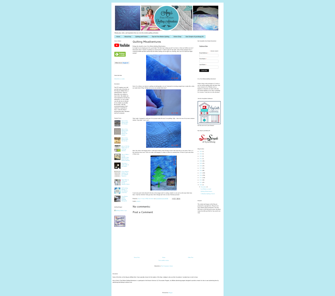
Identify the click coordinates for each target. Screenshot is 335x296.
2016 (201, 170)
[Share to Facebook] (178, 199)
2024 (201, 154)
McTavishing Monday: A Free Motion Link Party (125, 190)
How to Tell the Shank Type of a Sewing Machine (125, 148)
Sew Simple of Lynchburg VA (195, 36)
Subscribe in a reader (119, 79)
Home (118, 36)
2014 (201, 175)
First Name (202, 59)
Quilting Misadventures (206, 191)
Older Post (190, 257)
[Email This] (173, 199)
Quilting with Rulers (141, 36)
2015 (201, 173)
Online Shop (177, 36)
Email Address (203, 53)
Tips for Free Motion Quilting (160, 36)
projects (138, 201)
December (203, 187)
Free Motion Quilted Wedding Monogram (125, 198)
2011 (201, 182)
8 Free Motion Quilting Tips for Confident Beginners (125, 174)
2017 (201, 168)
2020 (201, 161)
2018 (201, 166)
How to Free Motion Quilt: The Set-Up (125, 139)
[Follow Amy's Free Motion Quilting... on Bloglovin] (121, 63)
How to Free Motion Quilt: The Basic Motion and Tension (125, 132)
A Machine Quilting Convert (208, 193)
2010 (201, 185)
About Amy (127, 36)
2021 (201, 158)
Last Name (202, 64)
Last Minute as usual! (206, 189)
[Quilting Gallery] (120, 210)
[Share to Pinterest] (179, 199)
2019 (201, 163)
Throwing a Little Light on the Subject (125, 164)
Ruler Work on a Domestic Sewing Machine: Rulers (126, 182)
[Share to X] (176, 199)
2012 (201, 180)
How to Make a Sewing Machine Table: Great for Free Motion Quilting (126, 157)
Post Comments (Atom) (167, 266)
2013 (201, 177)
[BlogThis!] (174, 199)
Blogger (170, 292)
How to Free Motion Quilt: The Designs (125, 122)
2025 (201, 151)
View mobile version (163, 260)
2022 (201, 156)
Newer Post (137, 257)
